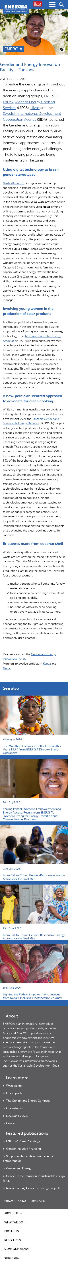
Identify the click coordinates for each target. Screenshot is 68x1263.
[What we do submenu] (25, 1223)
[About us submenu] (21, 1214)
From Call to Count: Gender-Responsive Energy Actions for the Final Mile (34, 877)
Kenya (47, 663)
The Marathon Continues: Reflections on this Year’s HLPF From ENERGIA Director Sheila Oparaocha (32, 750)
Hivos (35, 108)
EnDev (8, 102)
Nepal (7, 668)
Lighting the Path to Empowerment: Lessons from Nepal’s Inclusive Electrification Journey (32, 996)
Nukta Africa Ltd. (13, 183)
